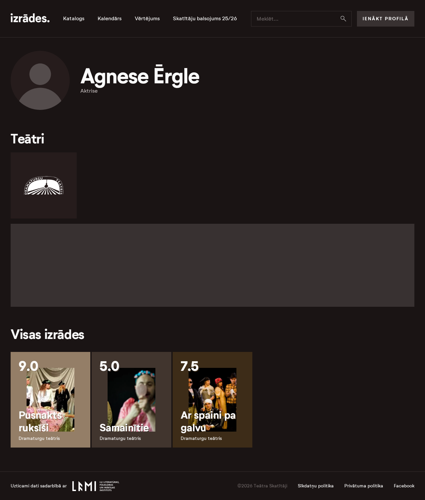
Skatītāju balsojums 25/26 (205, 18)
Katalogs (73, 18)
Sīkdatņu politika (316, 486)
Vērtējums (147, 18)
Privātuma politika (363, 486)
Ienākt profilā (386, 19)
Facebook (404, 486)
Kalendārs (110, 18)
